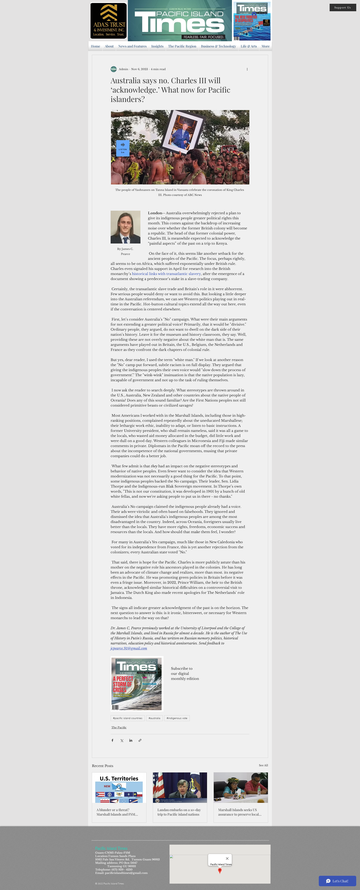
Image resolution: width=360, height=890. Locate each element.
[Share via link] (140, 740)
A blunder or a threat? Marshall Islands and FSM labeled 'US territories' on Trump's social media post (116, 812)
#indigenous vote (177, 718)
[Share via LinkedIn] (131, 740)
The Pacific (119, 727)
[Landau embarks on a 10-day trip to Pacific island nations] (180, 787)
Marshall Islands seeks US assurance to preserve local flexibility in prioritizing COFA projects (240, 812)
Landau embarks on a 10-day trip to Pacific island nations (179, 812)
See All (263, 765)
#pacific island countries (127, 718)
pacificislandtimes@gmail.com (126, 873)
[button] (343, 7)
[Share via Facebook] (112, 740)
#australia (154, 718)
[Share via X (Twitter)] (121, 740)
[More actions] (247, 69)
